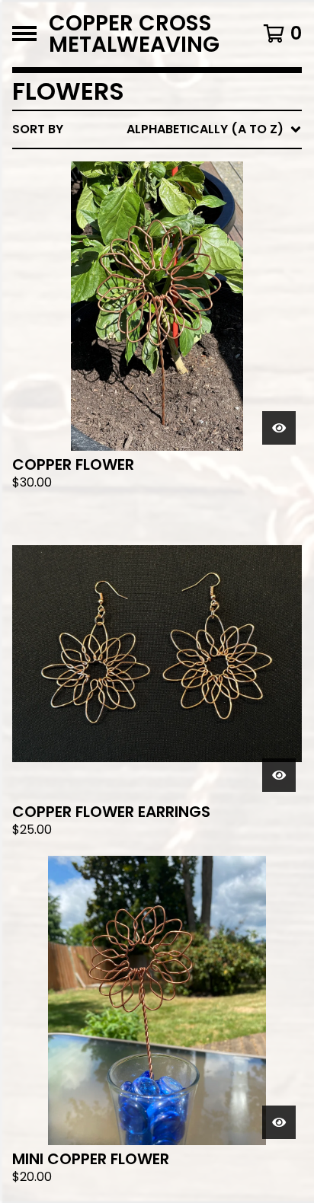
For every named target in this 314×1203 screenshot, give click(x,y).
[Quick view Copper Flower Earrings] (279, 775)
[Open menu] (24, 33)
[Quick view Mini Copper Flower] (279, 1122)
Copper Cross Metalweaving (134, 33)
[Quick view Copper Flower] (279, 428)
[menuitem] (157, 129)
